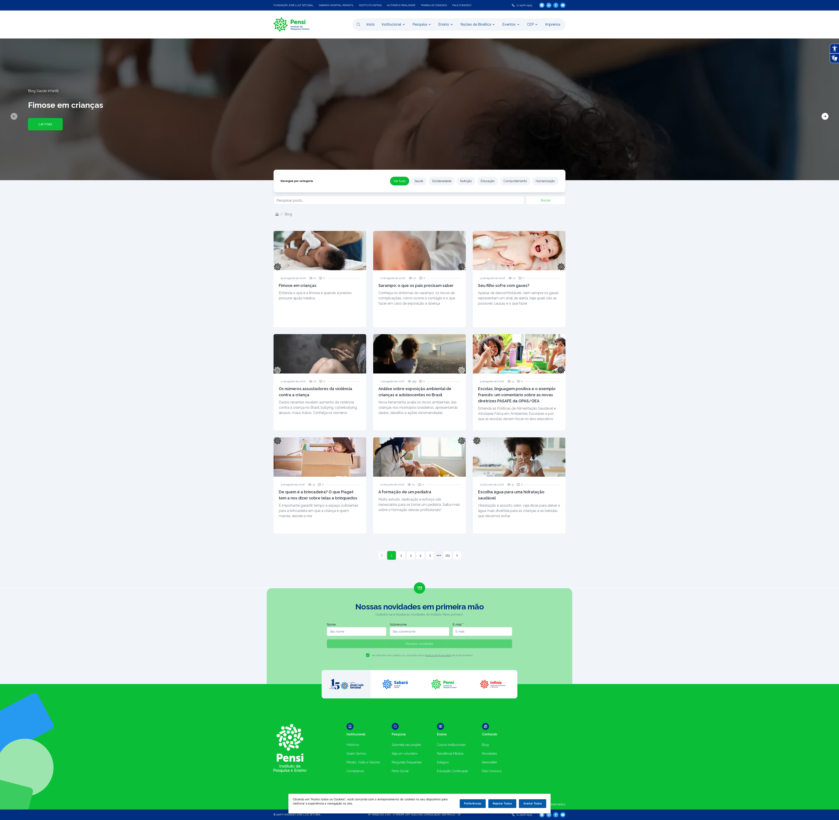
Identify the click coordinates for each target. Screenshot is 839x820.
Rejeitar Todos (502, 803)
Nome (331, 624)
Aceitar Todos (532, 803)
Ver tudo (399, 181)
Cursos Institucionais (451, 745)
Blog (485, 745)
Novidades (489, 753)
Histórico (353, 745)
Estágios (443, 762)
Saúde (418, 181)
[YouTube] (562, 5)
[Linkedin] (548, 5)
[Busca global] (358, 24)
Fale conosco (461, 5)
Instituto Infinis (370, 5)
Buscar (546, 200)
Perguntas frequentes (407, 762)
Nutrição (466, 181)
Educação (488, 181)
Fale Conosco (492, 771)
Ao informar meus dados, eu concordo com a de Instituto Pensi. (422, 655)
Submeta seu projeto (406, 745)
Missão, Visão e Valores (363, 762)
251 (447, 555)
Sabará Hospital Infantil (336, 5)
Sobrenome (398, 624)
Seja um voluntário (405, 753)
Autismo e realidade (401, 5)
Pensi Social (400, 771)
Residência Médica (450, 753)
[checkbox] (367, 655)
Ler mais (45, 124)
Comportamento (515, 181)
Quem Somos (356, 753)
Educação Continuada (452, 771)
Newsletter (489, 762)
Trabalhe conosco (434, 5)
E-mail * (458, 624)
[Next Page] (457, 555)
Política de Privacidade (438, 655)
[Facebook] (556, 5)
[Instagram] (541, 5)
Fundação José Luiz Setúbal (294, 5)
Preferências (472, 803)
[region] (419, 109)
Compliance (355, 771)
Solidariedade (441, 181)
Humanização (545, 181)
